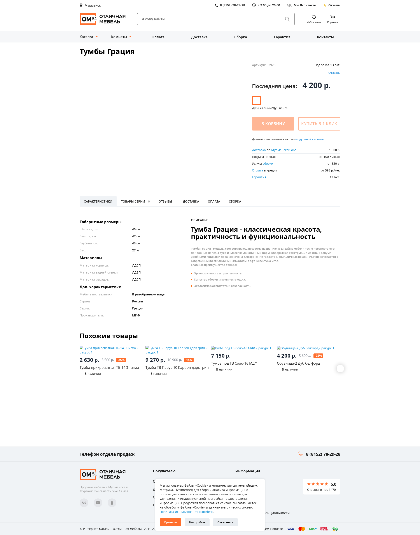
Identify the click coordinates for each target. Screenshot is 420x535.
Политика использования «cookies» (186, 512)
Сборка (240, 37)
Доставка (199, 37)
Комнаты (119, 36)
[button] (340, 368)
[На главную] (103, 19)
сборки (268, 163)
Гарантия (282, 37)
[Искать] (287, 19)
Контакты (325, 37)
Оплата (158, 37)
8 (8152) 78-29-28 (323, 454)
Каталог (86, 36)
